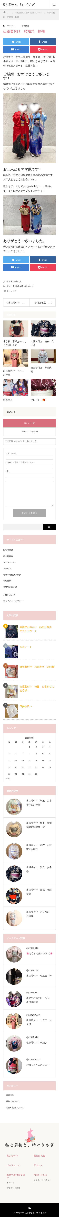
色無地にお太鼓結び (36, 1042)
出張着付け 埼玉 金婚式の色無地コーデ (39, 825)
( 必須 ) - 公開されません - (20, 462)
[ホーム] (4, 11)
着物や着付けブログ (24, 286)
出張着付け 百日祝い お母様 (39, 914)
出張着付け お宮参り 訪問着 (37, 666)
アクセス (7, 568)
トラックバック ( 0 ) (29, 431)
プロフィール (9, 562)
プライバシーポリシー (13, 601)
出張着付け (8, 550)
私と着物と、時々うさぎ (35, 1213)
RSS (29, 1207)
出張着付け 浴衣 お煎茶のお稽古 (39, 847)
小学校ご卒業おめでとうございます (14, 343)
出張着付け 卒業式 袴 (42, 369)
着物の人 (17, 281)
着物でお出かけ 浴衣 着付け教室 (39, 1000)
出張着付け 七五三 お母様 (14, 373)
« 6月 (8, 778)
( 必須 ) (11, 453)
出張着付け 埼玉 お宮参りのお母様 (37, 688)
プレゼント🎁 (38, 400)
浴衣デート (26, 647)
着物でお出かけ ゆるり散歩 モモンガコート (37, 629)
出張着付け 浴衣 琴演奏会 (39, 891)
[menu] (54, 4)
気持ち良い (26, 706)
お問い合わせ (9, 595)
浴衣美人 (7, 400)
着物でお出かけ (10, 587)
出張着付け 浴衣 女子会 (42, 343)
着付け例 (25, 26)
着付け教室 (8, 556)
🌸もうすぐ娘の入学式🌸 (39, 953)
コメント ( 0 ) (29, 423)
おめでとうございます (37, 1064)
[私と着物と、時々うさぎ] (24, 4)
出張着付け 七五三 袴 (39, 975)
